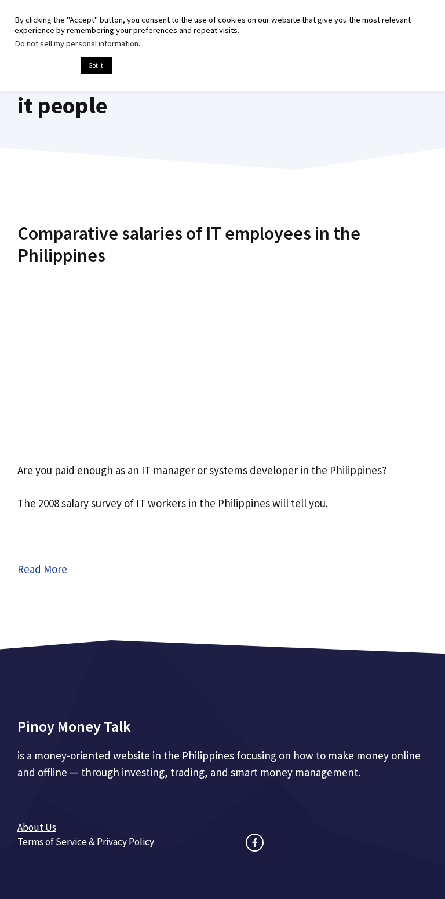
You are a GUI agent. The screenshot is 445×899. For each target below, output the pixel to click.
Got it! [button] (96, 65)
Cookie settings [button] (44, 66)
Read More (42, 569)
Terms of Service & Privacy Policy (85, 841)
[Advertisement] (222, 360)
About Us (36, 827)
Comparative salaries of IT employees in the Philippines (188, 244)
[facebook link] (255, 843)
